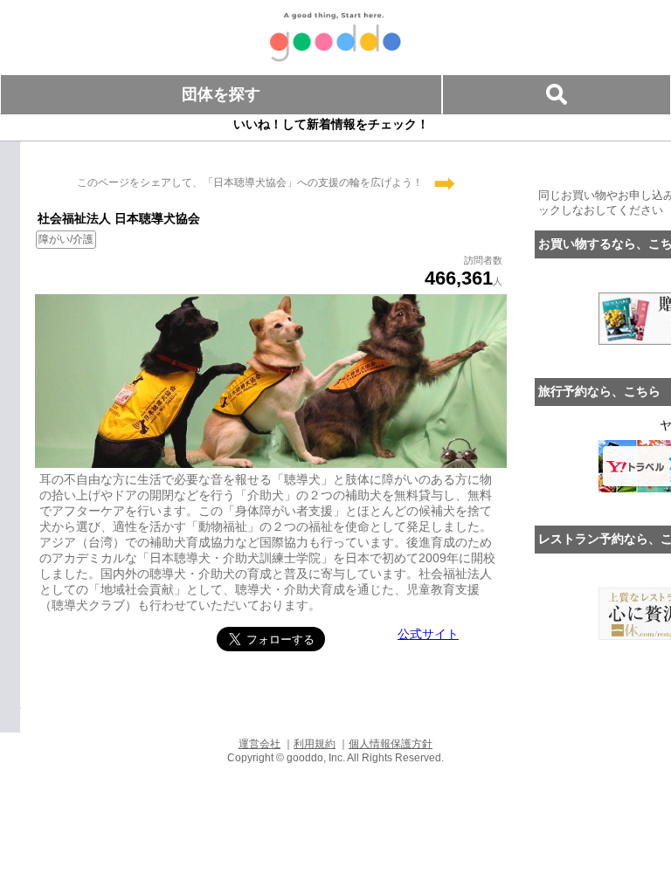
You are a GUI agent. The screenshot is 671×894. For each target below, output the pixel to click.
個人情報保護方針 (390, 744)
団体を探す (221, 94)
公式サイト (428, 634)
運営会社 (259, 744)
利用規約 (315, 744)
